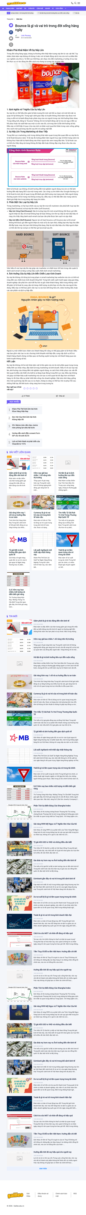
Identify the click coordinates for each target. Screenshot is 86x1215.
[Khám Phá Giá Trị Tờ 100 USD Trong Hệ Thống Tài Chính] (19, 1176)
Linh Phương (26, 36)
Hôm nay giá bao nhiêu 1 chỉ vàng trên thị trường (42, 475)
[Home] (11, 25)
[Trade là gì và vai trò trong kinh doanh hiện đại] (19, 921)
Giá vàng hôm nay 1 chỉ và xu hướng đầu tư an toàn (17, 515)
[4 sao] (33, 388)
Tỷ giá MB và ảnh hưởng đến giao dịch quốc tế (17, 552)
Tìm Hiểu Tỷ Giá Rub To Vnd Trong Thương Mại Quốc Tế (67, 515)
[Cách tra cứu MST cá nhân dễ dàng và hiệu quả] (19, 939)
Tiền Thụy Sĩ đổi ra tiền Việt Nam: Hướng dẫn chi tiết (55, 951)
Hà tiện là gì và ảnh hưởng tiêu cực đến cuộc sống (46, 13)
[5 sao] (36, 388)
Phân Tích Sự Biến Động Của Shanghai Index (52, 806)
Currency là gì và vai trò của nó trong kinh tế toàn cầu (42, 515)
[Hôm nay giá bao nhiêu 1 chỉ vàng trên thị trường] (19, 645)
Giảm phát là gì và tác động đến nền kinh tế (18, 474)
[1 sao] (24, 388)
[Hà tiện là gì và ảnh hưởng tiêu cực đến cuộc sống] (19, 663)
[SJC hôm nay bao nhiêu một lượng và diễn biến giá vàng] (19, 792)
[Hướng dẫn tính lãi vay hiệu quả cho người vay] (19, 976)
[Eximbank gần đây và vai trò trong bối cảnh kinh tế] (19, 884)
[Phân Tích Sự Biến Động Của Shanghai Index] (19, 812)
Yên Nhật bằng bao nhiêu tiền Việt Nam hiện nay (54, 1209)
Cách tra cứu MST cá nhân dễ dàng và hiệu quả (53, 933)
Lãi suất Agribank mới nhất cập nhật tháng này (43, 552)
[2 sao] (27, 388)
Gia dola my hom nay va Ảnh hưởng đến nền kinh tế (55, 860)
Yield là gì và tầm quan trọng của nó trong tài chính (65, 552)
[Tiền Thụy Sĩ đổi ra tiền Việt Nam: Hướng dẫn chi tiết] (19, 957)
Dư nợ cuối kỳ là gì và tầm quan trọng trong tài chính (55, 897)
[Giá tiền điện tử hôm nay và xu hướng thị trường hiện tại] (19, 1196)
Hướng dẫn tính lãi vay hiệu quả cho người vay (53, 970)
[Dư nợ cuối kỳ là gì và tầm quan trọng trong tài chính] (19, 903)
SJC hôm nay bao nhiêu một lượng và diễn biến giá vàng (17, 592)
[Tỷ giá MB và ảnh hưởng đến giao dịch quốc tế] (19, 737)
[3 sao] (30, 388)
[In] (11, 45)
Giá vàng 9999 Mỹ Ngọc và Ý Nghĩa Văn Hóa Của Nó (55, 824)
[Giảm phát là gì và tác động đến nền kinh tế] (19, 627)
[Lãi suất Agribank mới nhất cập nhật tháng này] (19, 756)
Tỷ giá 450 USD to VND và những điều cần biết (53, 842)
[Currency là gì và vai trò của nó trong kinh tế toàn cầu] (19, 700)
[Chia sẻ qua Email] (11, 38)
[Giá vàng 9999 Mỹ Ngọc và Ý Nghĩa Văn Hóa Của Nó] (19, 830)
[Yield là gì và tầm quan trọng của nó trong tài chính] (19, 774)
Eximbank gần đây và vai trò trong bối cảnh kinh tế (54, 878)
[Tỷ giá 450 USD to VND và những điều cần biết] (19, 848)
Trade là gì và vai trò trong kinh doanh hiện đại (53, 915)
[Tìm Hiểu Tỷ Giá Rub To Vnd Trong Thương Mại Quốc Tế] (19, 718)
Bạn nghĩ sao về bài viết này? (14, 388)
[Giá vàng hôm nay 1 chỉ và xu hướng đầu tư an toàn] (19, 681)
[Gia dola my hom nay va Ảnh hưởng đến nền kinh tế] (19, 866)
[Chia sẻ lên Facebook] (11, 32)
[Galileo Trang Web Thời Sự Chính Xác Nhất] (17, 3)
